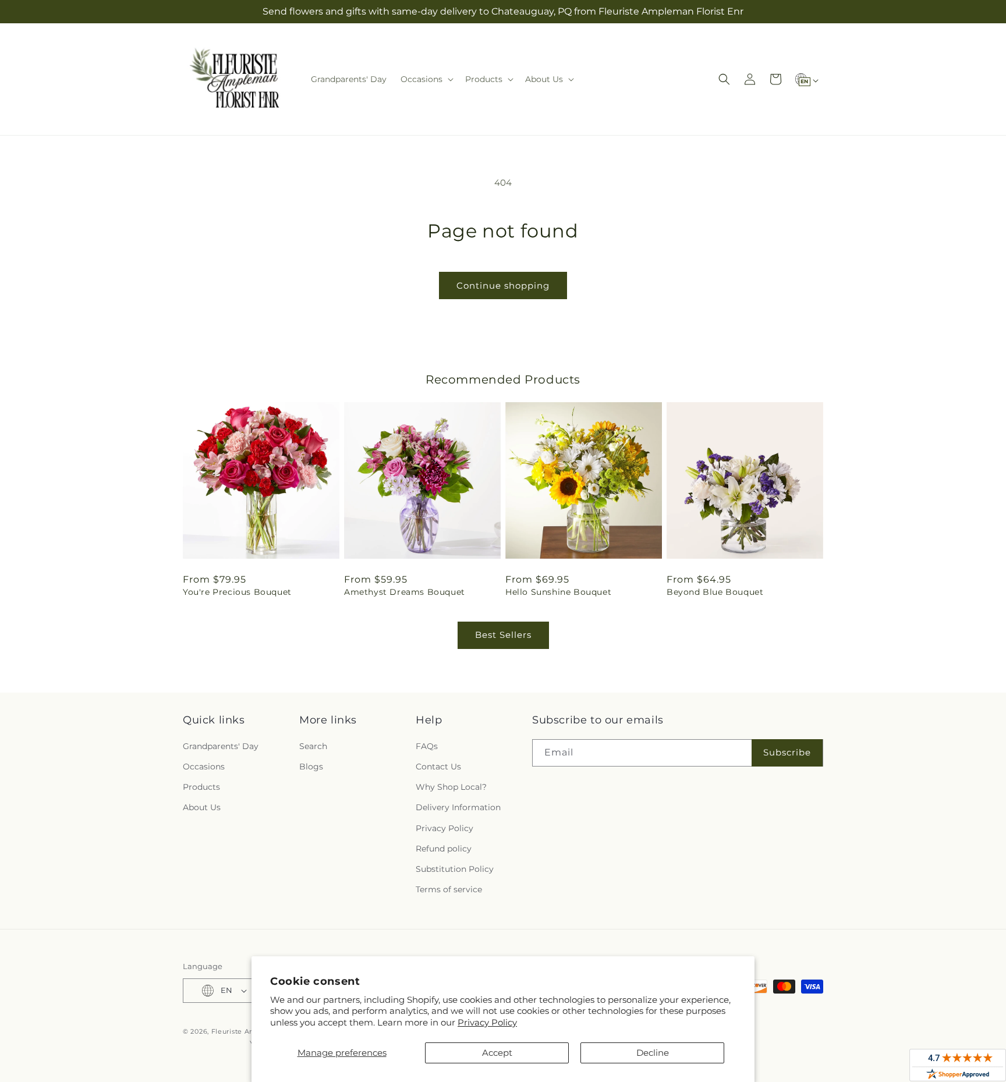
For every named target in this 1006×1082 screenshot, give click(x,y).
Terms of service (449, 889)
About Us (202, 807)
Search (313, 746)
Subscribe (787, 752)
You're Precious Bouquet (237, 592)
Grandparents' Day (220, 746)
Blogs (311, 766)
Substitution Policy (455, 869)
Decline (652, 1052)
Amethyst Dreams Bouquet (404, 592)
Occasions (204, 766)
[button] (426, 79)
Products (201, 787)
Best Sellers (503, 634)
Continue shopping (503, 285)
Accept (497, 1052)
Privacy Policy (487, 1022)
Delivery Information (458, 807)
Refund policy (444, 848)
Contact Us (438, 766)
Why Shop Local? (451, 787)
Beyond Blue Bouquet (715, 592)
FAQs (427, 746)
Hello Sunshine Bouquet (558, 592)
